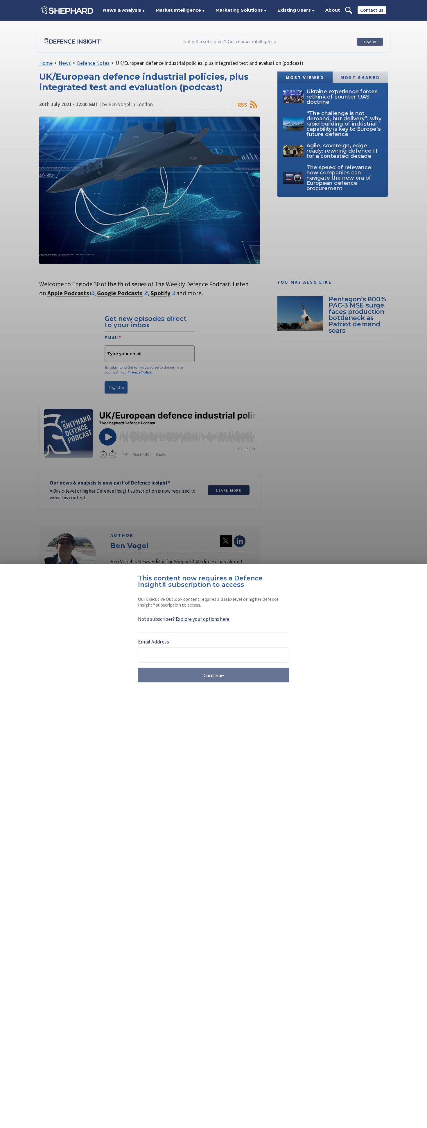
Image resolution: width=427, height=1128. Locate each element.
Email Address (153, 641)
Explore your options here (202, 619)
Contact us (371, 10)
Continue (213, 675)
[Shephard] (67, 10)
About (332, 10)
